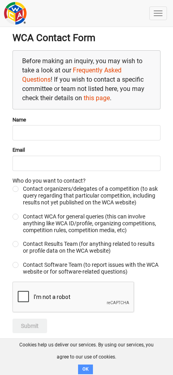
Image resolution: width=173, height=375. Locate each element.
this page (97, 98)
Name (19, 120)
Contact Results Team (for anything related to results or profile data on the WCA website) (88, 247)
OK (85, 369)
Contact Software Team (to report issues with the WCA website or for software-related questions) (91, 268)
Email (18, 150)
